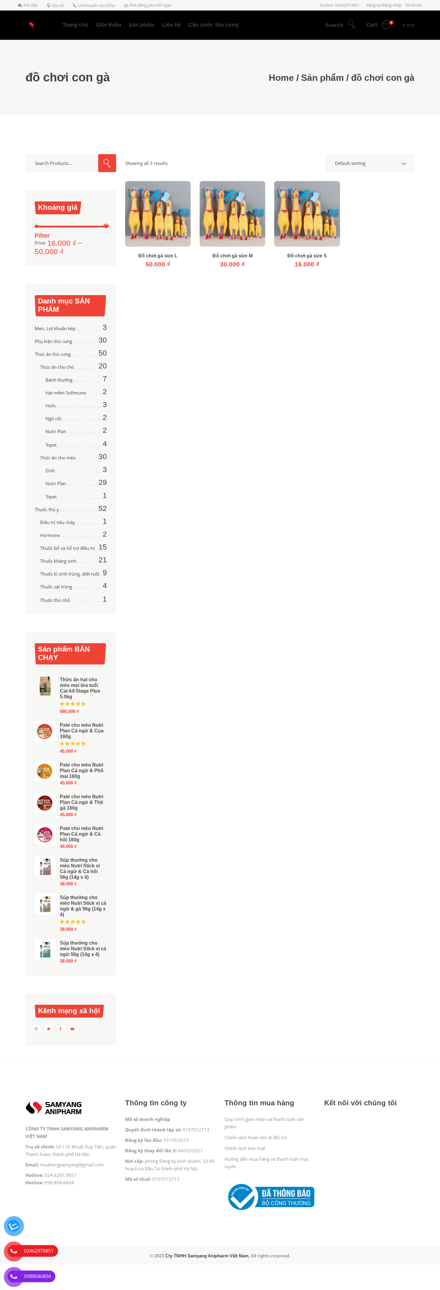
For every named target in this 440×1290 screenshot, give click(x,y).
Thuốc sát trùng (56, 587)
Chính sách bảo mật (244, 1148)
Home (281, 78)
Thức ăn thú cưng (53, 354)
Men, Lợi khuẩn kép (55, 328)
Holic (50, 406)
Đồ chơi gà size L (157, 255)
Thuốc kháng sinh (58, 561)
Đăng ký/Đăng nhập (384, 5)
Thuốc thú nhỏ (55, 600)
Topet (51, 445)
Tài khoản (413, 5)
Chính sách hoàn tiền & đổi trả (255, 1137)
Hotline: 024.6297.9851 (339, 5)
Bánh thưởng (58, 380)
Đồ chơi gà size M (233, 255)
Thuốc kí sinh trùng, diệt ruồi (69, 574)
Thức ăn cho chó (57, 367)
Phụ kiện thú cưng (53, 341)
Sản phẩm (322, 78)
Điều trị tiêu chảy (57, 522)
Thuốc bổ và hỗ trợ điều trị (67, 548)
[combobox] (370, 163)
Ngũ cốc (53, 418)
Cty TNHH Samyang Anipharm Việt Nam (206, 1255)
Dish (50, 470)
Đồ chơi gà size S (307, 255)
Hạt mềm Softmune (65, 393)
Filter (42, 235)
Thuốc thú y (47, 509)
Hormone (50, 535)
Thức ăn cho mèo (58, 458)
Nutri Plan (55, 431)
